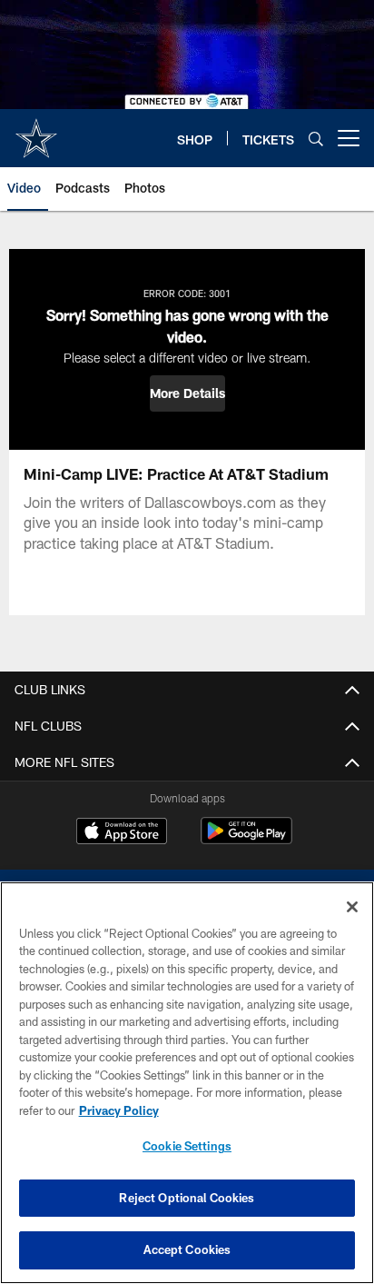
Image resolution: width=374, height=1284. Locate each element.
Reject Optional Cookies (186, 1197)
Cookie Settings (187, 1146)
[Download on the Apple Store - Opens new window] (122, 833)
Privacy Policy (119, 1110)
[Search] (316, 138)
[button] (187, 393)
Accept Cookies (187, 1249)
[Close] (352, 907)
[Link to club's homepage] (36, 130)
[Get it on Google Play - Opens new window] (246, 840)
